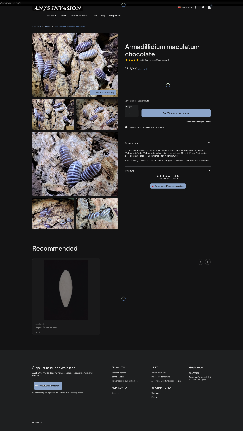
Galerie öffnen (105, 92)
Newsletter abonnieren (48, 385)
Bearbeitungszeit (119, 372)
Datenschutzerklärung (160, 377)
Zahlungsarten (118, 377)
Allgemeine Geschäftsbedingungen (166, 381)
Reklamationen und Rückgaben (125, 381)
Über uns (155, 393)
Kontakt (154, 397)
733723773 (194, 373)
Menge (128, 106)
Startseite (36, 26)
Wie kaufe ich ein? (158, 372)
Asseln (47, 26)
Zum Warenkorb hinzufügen (176, 113)
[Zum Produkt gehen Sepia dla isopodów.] (66, 290)
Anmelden (116, 393)
